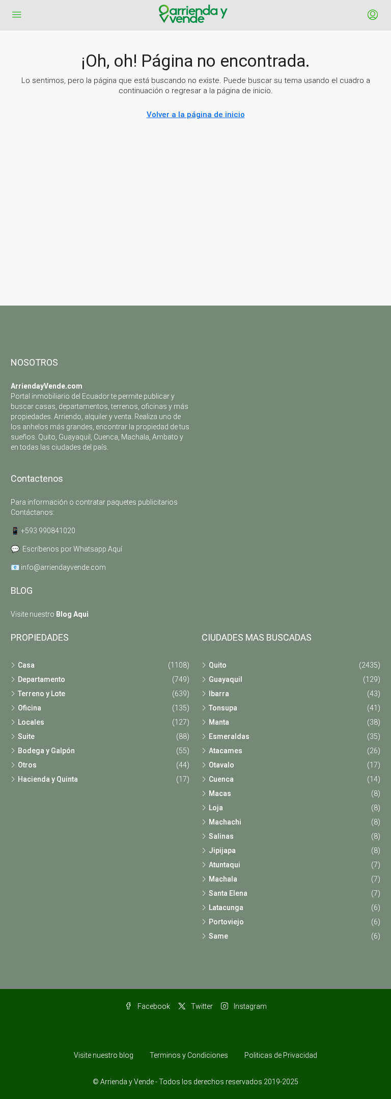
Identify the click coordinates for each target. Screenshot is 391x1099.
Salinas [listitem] (221, 836)
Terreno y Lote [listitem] (41, 694)
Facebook (153, 1006)
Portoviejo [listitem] (226, 922)
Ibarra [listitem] (219, 694)
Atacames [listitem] (225, 751)
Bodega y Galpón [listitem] (46, 751)
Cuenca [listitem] (221, 779)
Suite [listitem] (26, 736)
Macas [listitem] (220, 793)
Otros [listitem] (27, 765)
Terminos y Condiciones (189, 1055)
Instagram (249, 1006)
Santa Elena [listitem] (228, 893)
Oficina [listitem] (29, 708)
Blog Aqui (72, 614)
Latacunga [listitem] (226, 907)
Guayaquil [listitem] (225, 679)
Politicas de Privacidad (280, 1055)
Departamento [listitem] (41, 679)
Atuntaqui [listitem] (224, 865)
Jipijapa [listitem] (222, 850)
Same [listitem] (218, 936)
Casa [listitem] (26, 665)
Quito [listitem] (218, 665)
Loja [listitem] (216, 808)
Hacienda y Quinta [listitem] (48, 779)
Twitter (201, 1006)
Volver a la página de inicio (196, 114)
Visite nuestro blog (103, 1055)
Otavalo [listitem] (221, 765)
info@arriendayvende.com (63, 567)
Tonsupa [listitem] (223, 708)
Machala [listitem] (223, 879)
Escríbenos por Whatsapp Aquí (72, 549)
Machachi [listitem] (225, 822)
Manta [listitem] (219, 722)
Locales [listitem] (31, 722)
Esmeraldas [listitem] (229, 736)
